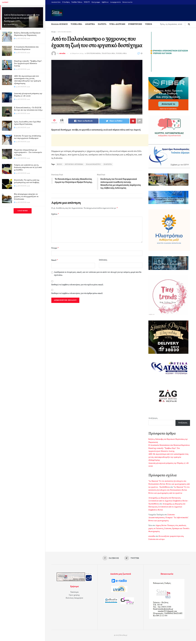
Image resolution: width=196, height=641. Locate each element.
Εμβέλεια (105, 2)
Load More (23, 211)
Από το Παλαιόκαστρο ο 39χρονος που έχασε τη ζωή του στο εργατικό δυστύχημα (21, 18)
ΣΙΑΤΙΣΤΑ (102, 24)
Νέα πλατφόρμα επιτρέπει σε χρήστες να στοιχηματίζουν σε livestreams (26, 196)
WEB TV (87, 2)
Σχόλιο (55, 214)
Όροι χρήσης (74, 595)
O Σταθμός (66, 2)
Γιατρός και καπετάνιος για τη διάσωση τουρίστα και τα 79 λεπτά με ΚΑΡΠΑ (28, 167)
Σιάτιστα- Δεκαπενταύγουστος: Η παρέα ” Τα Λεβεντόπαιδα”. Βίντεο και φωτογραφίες (168, 517)
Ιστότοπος (103, 260)
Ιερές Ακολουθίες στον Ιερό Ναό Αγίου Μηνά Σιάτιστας (27, 123)
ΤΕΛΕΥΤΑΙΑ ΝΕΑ (108, 53)
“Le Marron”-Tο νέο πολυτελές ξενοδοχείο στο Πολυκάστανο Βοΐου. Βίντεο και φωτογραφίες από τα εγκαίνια (169, 490)
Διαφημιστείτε (115, 2)
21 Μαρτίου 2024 (76, 53)
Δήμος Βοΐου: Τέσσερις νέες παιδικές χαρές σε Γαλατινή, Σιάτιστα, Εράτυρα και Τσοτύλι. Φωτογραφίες (169, 528)
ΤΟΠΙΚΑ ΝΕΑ (76, 24)
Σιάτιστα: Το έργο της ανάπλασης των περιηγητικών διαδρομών (27, 137)
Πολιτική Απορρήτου (74, 598)
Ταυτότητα (74, 592)
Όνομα (55, 248)
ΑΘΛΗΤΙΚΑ (90, 24)
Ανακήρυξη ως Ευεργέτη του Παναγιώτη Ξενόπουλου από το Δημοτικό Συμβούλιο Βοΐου (166, 507)
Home (53, 32)
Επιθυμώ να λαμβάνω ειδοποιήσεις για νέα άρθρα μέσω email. (77, 293)
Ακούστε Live (56, 2)
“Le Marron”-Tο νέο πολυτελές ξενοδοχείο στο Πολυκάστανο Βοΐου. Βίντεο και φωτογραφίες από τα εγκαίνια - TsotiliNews (169, 484)
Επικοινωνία (127, 2)
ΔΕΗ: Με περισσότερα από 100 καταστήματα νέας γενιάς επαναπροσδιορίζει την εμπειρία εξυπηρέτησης (27, 80)
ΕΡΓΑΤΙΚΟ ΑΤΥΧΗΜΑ (74, 164)
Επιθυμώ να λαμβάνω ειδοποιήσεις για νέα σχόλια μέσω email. (77, 284)
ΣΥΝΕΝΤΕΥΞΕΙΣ (135, 24)
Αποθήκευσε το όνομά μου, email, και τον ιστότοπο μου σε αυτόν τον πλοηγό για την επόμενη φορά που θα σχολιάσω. (97, 273)
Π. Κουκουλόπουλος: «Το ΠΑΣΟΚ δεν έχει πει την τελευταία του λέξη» (28, 108)
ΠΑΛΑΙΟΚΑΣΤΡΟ (93, 164)
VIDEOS (148, 24)
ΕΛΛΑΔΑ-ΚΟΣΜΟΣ (59, 24)
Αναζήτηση (152, 418)
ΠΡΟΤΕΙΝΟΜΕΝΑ (64, 32)
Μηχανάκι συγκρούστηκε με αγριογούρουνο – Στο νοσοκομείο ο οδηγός (28, 152)
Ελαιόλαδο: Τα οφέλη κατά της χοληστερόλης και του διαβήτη (26, 181)
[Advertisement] (99, 140)
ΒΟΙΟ (59, 164)
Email (54, 260)
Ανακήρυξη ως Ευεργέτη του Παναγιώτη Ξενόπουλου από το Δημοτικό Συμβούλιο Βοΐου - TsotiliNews (168, 501)
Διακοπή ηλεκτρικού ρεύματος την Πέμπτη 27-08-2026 (28, 94)
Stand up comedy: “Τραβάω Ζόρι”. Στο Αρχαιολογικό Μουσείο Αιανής (28, 63)
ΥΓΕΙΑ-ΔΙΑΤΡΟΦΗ (117, 24)
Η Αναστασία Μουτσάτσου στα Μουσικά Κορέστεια (26, 48)
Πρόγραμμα (95, 2)
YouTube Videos (76, 2)
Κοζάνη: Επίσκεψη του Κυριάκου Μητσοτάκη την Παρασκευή (27, 34)
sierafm (62, 53)
